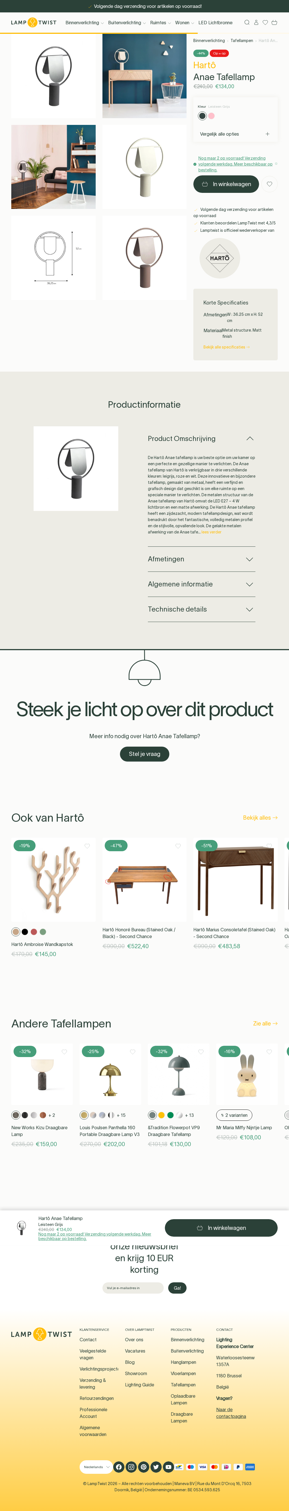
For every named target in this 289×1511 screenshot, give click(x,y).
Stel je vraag (144, 754)
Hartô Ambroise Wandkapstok (42, 944)
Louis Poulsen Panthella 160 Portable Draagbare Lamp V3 (110, 1131)
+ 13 (189, 1115)
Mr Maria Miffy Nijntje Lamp (244, 1127)
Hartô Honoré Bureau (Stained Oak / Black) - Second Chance (139, 933)
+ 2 (52, 1115)
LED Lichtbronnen (216, 22)
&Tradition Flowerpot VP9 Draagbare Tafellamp (174, 1131)
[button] (53, 76)
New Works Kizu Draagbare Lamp (39, 1131)
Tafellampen (242, 40)
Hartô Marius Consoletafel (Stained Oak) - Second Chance (234, 933)
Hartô (204, 65)
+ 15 (121, 1115)
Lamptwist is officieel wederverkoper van (237, 230)
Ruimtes (158, 22)
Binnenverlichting (82, 22)
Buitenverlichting (124, 22)
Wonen (182, 22)
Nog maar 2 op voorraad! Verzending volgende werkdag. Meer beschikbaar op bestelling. (94, 1236)
